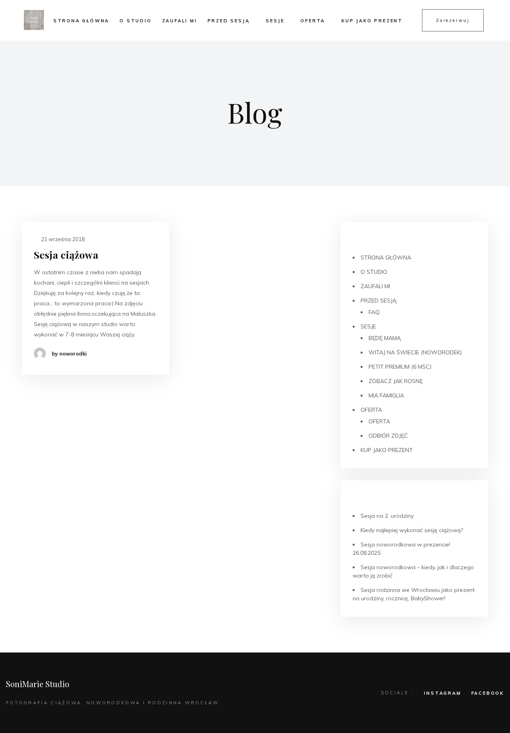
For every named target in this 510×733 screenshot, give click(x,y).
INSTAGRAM (442, 693)
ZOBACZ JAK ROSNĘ (396, 381)
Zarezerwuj (453, 20)
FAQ (374, 312)
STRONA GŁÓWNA (81, 21)
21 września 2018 (62, 239)
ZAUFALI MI (179, 21)
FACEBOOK (487, 693)
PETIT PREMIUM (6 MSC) (400, 366)
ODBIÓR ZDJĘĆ (388, 435)
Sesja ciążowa (66, 254)
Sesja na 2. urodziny (387, 515)
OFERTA (312, 21)
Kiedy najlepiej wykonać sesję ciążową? (412, 530)
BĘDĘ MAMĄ (385, 338)
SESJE (275, 21)
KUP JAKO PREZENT (372, 21)
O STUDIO (135, 21)
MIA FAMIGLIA (386, 395)
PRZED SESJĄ (229, 21)
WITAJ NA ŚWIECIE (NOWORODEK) (415, 352)
